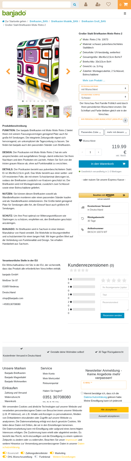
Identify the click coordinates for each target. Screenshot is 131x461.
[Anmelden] (86, 4)
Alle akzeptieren (109, 409)
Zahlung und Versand (16, 392)
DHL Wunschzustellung (20, 456)
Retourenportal (50, 383)
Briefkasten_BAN (38, 21)
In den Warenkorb (102, 163)
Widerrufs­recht (12, 397)
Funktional (44, 456)
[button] (104, 196)
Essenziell (13, 453)
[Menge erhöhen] (98, 152)
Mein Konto (49, 373)
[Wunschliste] (111, 4)
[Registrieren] (98, 4)
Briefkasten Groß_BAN (93, 21)
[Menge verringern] (82, 152)
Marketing (60, 453)
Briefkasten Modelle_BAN (64, 21)
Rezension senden (112, 315)
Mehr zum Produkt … (94, 80)
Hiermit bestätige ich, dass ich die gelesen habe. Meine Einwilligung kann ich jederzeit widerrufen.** (103, 399)
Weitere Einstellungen (64, 456)
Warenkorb (10, 401)
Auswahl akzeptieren (109, 416)
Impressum (71, 439)
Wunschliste (89, 140)
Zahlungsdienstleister (37, 453)
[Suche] (75, 4)
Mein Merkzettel (51, 378)
